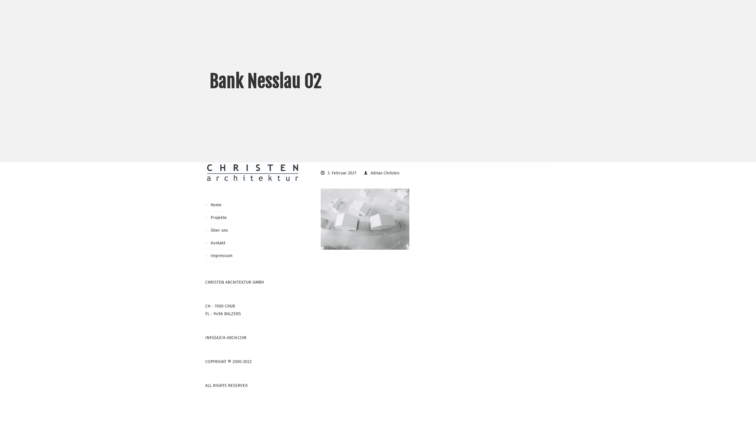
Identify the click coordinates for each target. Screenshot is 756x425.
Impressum (221, 255)
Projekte (219, 217)
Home (216, 204)
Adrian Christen (385, 173)
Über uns (219, 230)
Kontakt (218, 243)
